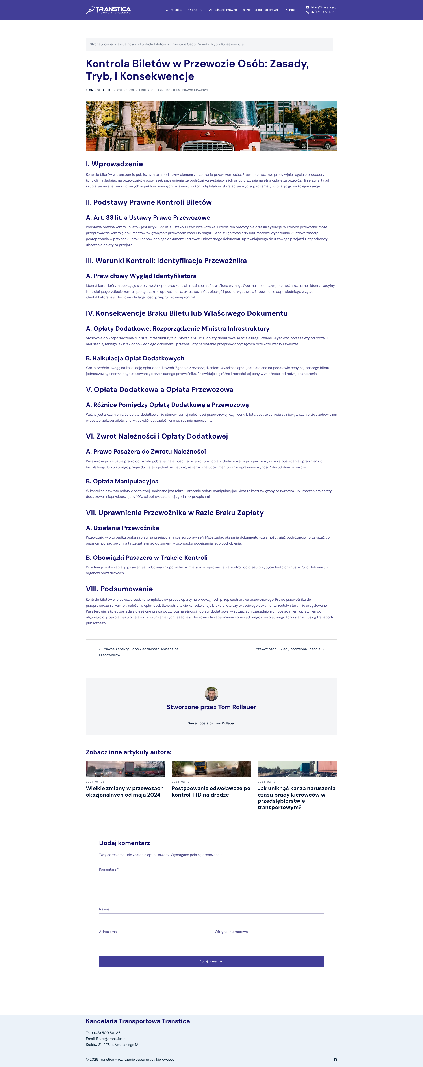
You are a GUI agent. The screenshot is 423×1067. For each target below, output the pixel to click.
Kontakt (291, 10)
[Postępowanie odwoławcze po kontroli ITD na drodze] (211, 768)
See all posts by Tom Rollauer (211, 723)
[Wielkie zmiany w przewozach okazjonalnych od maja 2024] (125, 768)
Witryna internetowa (231, 931)
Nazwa (104, 909)
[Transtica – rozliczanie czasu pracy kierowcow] (108, 9)
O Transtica (174, 10)
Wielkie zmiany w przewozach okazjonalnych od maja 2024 (125, 791)
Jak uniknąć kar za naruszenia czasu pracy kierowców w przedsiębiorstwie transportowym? (297, 798)
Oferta (193, 10)
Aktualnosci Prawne (223, 10)
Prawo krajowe (195, 90)
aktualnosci (126, 44)
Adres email (109, 931)
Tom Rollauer (98, 90)
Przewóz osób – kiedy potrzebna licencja (287, 649)
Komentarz (109, 869)
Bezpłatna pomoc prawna (261, 10)
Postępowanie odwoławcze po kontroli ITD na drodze (211, 791)
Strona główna (101, 44)
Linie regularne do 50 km (160, 90)
